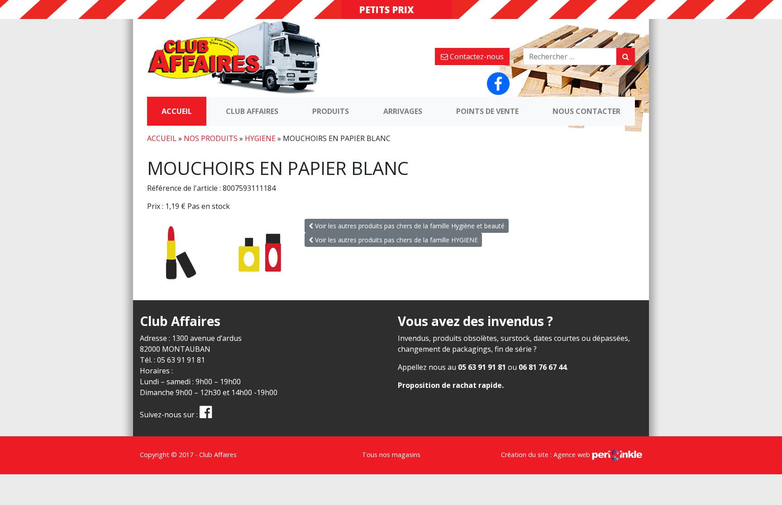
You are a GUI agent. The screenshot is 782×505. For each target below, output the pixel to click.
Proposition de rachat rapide (450, 385)
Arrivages (402, 111)
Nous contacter (586, 111)
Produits (330, 111)
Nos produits (211, 138)
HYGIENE (260, 138)
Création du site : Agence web (546, 454)
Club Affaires (252, 111)
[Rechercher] (625, 56)
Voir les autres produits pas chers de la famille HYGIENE (395, 240)
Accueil (177, 111)
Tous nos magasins (391, 454)
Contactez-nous (476, 56)
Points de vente (487, 111)
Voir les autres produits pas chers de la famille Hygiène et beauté (409, 226)
